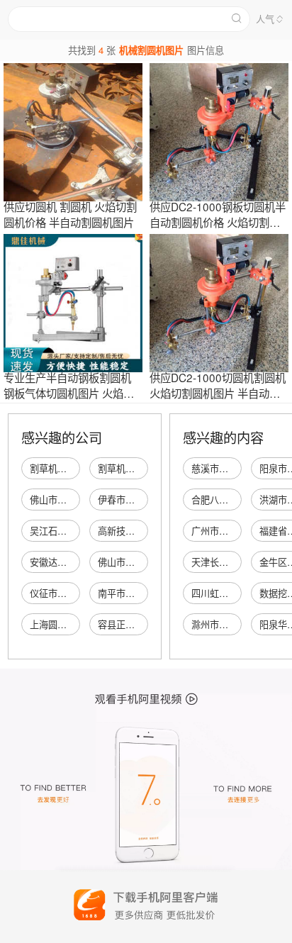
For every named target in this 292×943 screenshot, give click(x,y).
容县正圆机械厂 (130, 624)
